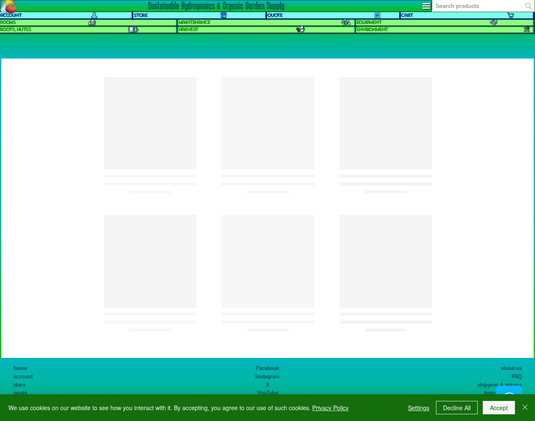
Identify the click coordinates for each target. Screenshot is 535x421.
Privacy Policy (330, 407)
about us (511, 368)
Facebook (267, 368)
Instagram (267, 376)
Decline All (457, 407)
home (20, 368)
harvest (188, 29)
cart (407, 15)
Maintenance (194, 22)
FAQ (517, 376)
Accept (499, 407)
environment (371, 29)
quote (20, 393)
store (19, 385)
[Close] (525, 407)
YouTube (267, 393)
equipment (368, 22)
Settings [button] (418, 407)
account (22, 376)
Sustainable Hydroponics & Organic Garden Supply (216, 5)
